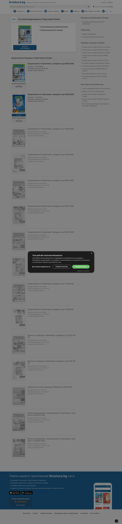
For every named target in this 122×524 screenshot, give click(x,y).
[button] (41, 267)
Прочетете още (56, 262)
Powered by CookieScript (83, 271)
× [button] (91, 253)
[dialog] (61, 262)
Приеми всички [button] (80, 266)
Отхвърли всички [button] (61, 266)
